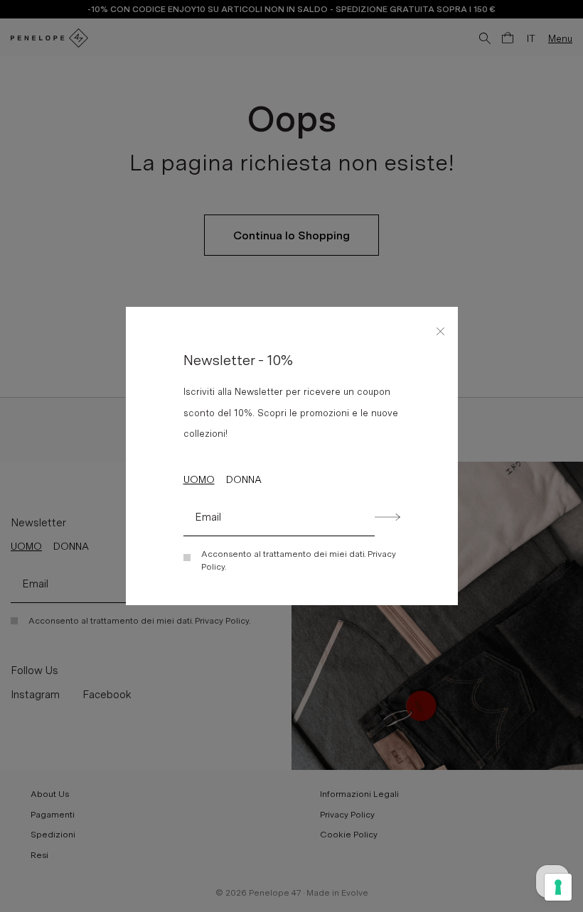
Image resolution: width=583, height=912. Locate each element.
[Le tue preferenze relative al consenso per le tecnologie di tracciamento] (558, 887)
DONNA (244, 479)
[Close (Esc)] (440, 328)
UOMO (199, 479)
